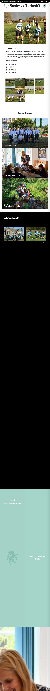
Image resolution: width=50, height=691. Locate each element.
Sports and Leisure (18, 1)
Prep (6, 1)
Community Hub (10, 1)
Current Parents (43, 1)
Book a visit (35, 6)
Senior (3, 1)
